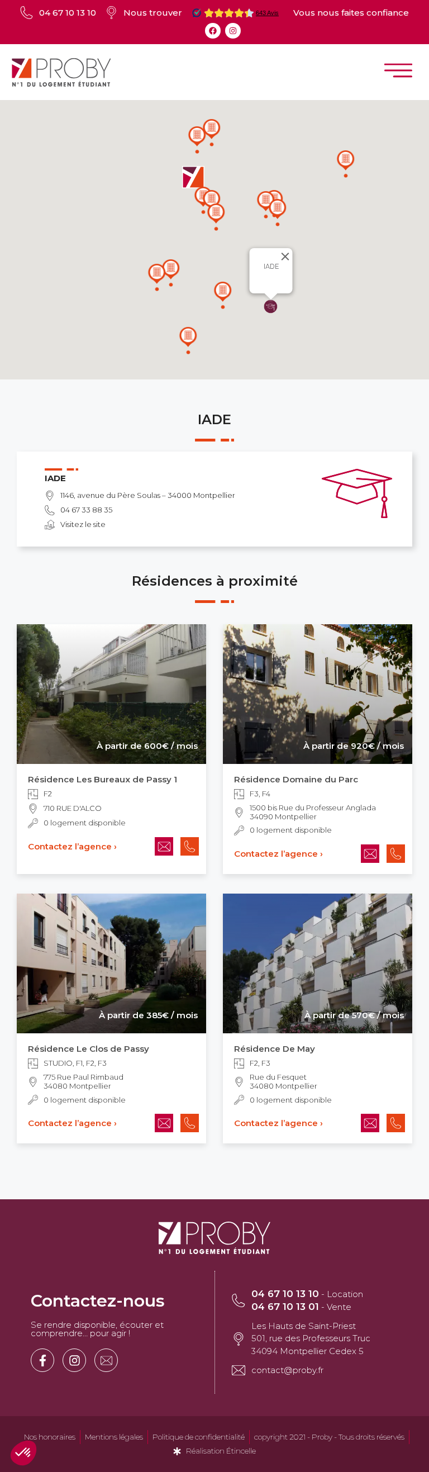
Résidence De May (274, 1048)
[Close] (287, 256)
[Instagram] (233, 31)
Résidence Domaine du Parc (296, 779)
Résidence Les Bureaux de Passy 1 (102, 779)
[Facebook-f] (42, 1360)
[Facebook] (213, 31)
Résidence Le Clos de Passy (88, 1048)
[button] (277, 212)
